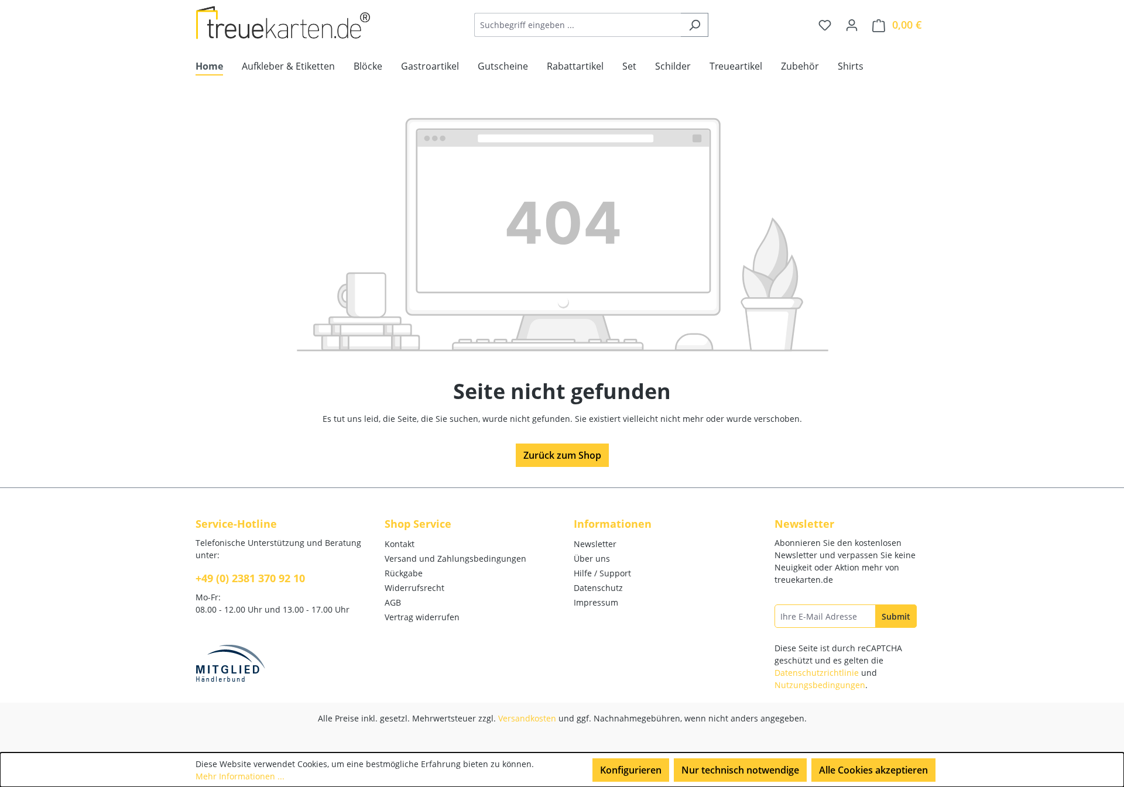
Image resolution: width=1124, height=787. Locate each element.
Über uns (592, 558)
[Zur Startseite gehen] (283, 22)
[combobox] (577, 25)
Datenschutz (598, 587)
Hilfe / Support (602, 573)
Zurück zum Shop (562, 455)
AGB (393, 602)
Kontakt (399, 543)
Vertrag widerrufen (422, 617)
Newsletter (595, 543)
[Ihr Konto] (851, 24)
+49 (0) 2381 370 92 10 (250, 578)
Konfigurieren (631, 770)
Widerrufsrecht (414, 587)
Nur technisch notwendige (740, 770)
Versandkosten (527, 718)
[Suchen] (694, 25)
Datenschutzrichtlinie (817, 672)
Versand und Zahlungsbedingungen (455, 558)
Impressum (596, 602)
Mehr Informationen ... (240, 776)
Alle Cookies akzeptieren (873, 770)
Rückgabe (404, 573)
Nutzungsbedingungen (820, 684)
